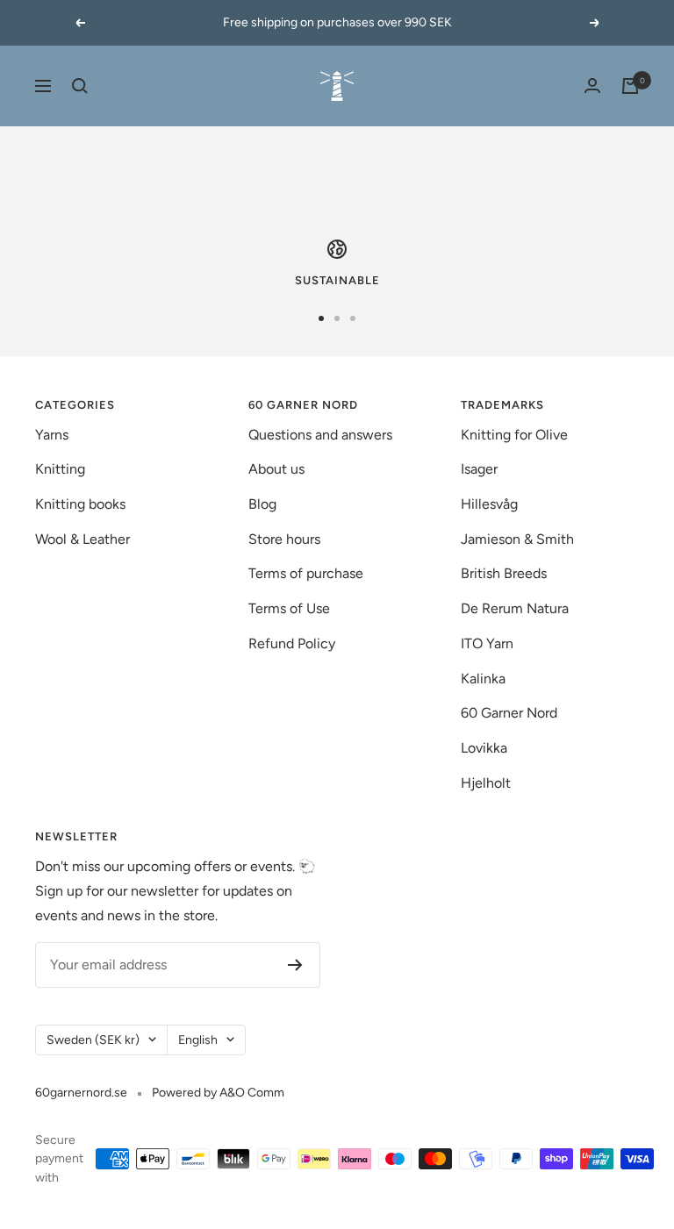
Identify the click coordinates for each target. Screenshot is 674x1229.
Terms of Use (289, 608)
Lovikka (484, 748)
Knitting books (80, 504)
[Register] (295, 965)
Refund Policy (291, 643)
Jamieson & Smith (517, 539)
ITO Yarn (487, 643)
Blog (262, 504)
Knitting (60, 469)
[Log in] (592, 85)
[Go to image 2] (337, 318)
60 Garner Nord (509, 712)
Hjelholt (486, 783)
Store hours (284, 539)
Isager (479, 469)
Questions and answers (320, 434)
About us (276, 469)
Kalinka (483, 678)
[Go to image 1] (321, 318)
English (198, 1040)
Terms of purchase (305, 573)
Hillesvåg (489, 504)
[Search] (80, 86)
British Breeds (504, 573)
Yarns (51, 434)
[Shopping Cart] (630, 86)
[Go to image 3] (352, 318)
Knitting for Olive (514, 434)
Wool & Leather (82, 539)
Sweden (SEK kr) (93, 1040)
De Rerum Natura (515, 608)
